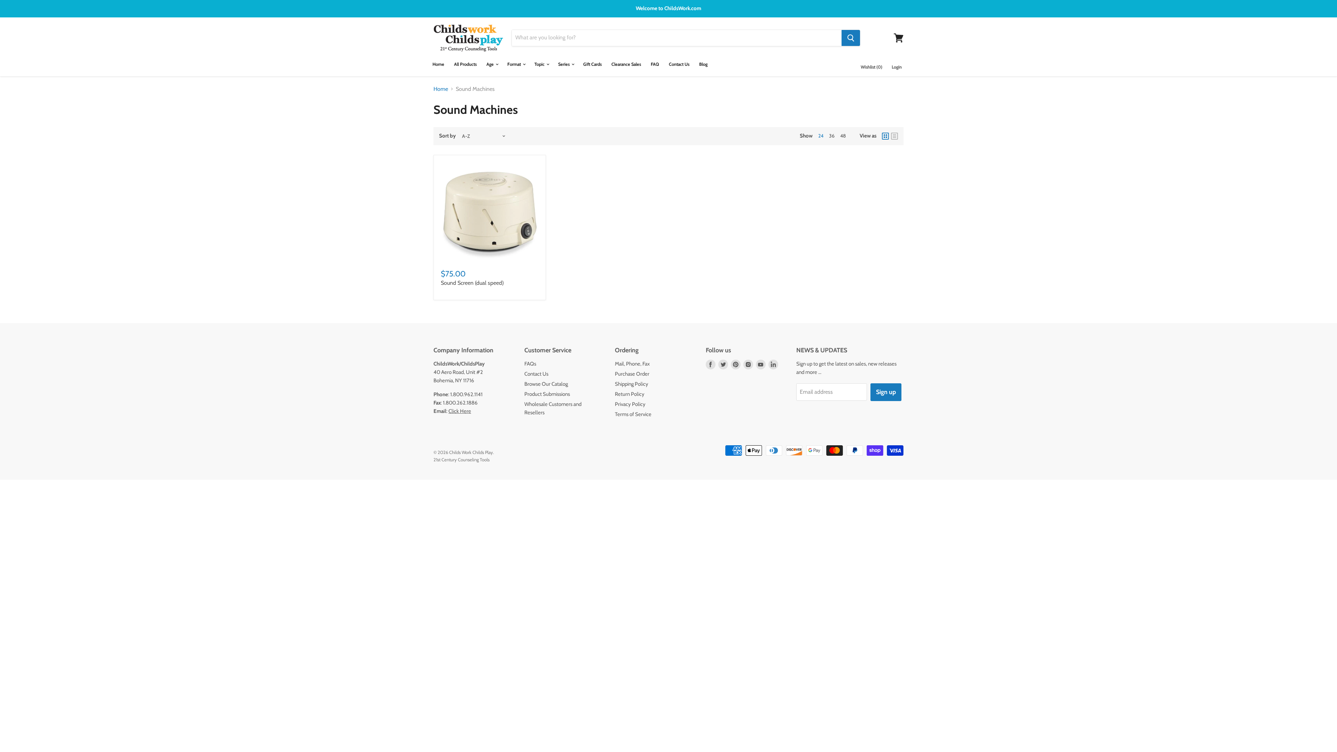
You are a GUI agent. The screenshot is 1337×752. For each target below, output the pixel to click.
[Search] (851, 38)
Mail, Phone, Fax (632, 364)
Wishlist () (871, 67)
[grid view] (885, 136)
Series (564, 64)
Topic (540, 64)
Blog (703, 64)
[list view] (894, 136)
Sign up (886, 392)
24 (820, 136)
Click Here (459, 411)
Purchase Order (632, 374)
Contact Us (679, 64)
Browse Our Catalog (546, 384)
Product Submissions (547, 394)
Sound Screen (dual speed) (472, 283)
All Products (465, 64)
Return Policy (629, 394)
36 (832, 136)
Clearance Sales (626, 64)
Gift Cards (592, 64)
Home (438, 64)
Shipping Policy (631, 384)
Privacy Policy (630, 404)
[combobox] (677, 38)
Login (897, 67)
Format (514, 64)
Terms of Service (633, 414)
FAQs (530, 364)
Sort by (447, 136)
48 (843, 136)
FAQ (655, 64)
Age (490, 64)
